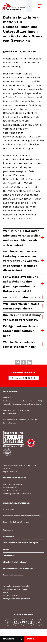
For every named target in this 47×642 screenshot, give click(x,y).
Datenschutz (8, 536)
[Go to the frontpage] (13, 6)
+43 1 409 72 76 (14, 595)
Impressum (8, 530)
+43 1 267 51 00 (13, 490)
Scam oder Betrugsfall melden (16, 522)
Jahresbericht (9, 556)
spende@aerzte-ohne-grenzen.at (17, 494)
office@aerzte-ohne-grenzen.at (16, 599)
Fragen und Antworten (13, 575)
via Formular (8, 509)
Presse (6, 549)
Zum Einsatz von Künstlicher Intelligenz (20, 543)
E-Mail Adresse (22, 378)
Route (5, 592)
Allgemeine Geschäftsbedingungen (18, 568)
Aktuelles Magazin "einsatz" (15, 562)
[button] (39, 6)
